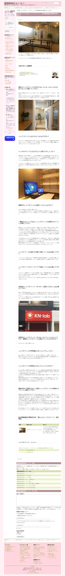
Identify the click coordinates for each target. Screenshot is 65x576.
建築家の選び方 (9, 53)
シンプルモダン (36, 553)
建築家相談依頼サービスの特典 (24, 477)
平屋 (38, 556)
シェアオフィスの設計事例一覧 (26, 452)
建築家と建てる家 (37, 547)
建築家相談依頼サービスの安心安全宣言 (26, 487)
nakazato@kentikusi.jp (34, 572)
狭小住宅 (38, 548)
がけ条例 (43, 554)
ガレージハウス (36, 551)
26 (7, 131)
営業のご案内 (51, 553)
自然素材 (42, 547)
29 (13, 131)
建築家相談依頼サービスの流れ (22, 7)
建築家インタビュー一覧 (25, 553)
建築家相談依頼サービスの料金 (24, 481)
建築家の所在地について (22, 511)
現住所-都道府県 (21, 531)
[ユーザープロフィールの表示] (55, 77)
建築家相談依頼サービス (10, 546)
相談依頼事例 (37, 7)
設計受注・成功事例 (38, 563)
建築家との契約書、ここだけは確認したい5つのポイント (10, 51)
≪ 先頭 (9, 130)
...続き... (35, 557)
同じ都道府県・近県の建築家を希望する (27, 513)
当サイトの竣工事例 (24, 552)
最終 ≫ (10, 133)
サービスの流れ (9, 63)
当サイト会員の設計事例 (25, 548)
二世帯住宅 (38, 550)
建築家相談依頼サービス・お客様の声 (25, 479)
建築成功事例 (8, 549)
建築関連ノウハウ (24, 551)
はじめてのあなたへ (10, 41)
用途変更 (35, 556)
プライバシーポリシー (53, 549)
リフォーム (42, 548)
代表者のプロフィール (53, 546)
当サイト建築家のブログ (25, 549)
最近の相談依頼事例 (10, 70)
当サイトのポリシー (52, 548)
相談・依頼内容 (20, 493)
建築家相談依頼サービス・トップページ (26, 473)
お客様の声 (31, 7)
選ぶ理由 (7, 80)
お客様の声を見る (10, 138)
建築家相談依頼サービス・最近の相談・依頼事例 (28, 483)
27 (9, 131)
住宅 (34, 550)
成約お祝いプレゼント (10, 551)
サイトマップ (23, 561)
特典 (7, 65)
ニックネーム (20, 525)
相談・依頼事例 (37, 539)
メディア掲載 (51, 556)
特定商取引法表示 (52, 555)
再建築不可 (42, 553)
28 (11, 131)
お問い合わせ (8, 72)
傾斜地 (35, 548)
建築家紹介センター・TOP (9, 7)
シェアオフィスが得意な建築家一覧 (27, 450)
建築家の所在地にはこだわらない (25, 515)
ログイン (57, 7)
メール (6, 18)
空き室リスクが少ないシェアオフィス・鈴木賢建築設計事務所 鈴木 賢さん (36, 448)
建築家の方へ (37, 561)
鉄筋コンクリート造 (37, 554)
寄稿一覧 (22, 560)
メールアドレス (20, 518)
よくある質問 (45, 7)
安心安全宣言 (52, 7)
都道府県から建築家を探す (26, 546)
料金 (41, 7)
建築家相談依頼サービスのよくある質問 (26, 485)
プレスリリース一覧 (52, 557)
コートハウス (42, 556)
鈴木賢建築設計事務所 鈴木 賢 (26, 72)
